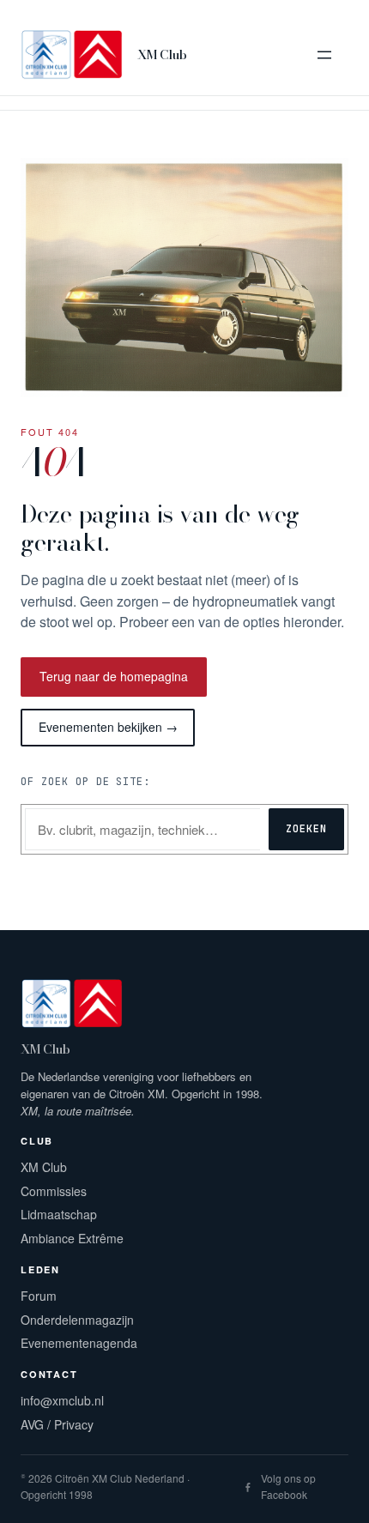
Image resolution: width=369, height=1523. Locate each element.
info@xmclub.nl (62, 1400)
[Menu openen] (324, 55)
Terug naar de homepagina (113, 676)
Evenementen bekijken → (108, 726)
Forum (39, 1295)
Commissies (54, 1191)
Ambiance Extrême (72, 1238)
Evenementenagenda (79, 1342)
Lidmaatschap (59, 1214)
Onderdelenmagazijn (77, 1319)
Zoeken (306, 829)
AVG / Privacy (57, 1424)
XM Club (161, 54)
